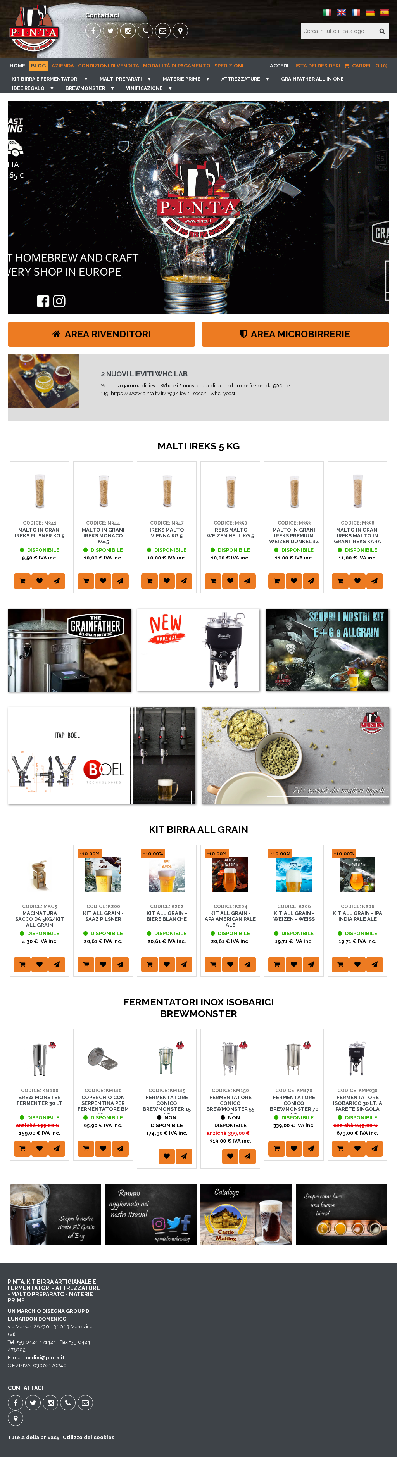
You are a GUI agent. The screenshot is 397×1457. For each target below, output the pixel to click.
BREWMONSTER (85, 88)
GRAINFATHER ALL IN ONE (312, 79)
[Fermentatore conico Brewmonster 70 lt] (294, 1075)
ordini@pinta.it (45, 1357)
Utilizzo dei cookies (88, 1437)
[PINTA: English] (341, 15)
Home (17, 66)
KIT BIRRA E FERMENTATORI (45, 79)
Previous (17, 537)
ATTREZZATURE (240, 79)
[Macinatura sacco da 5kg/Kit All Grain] (39, 891)
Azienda (63, 66)
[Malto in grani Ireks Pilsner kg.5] (39, 507)
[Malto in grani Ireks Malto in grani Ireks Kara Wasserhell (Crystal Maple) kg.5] (357, 507)
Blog (38, 66)
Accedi (279, 66)
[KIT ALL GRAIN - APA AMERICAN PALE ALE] (230, 891)
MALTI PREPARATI (121, 79)
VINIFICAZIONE (144, 88)
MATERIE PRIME (181, 79)
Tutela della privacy (33, 1437)
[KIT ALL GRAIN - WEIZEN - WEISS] (294, 891)
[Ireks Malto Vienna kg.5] (167, 507)
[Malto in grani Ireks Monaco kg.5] (103, 507)
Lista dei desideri (316, 66)
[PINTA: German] (370, 15)
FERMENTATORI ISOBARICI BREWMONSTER (173, 376)
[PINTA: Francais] (356, 15)
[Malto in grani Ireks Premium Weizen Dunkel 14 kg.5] (294, 507)
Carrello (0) (369, 66)
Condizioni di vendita (108, 66)
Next (379, 537)
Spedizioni (228, 66)
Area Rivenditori (107, 334)
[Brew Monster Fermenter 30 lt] (39, 1075)
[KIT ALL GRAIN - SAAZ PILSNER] (103, 891)
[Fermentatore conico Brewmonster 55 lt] (230, 1075)
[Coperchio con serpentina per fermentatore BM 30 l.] (103, 1075)
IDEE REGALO (28, 88)
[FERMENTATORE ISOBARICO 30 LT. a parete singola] (357, 1075)
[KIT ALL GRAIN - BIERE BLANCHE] (167, 891)
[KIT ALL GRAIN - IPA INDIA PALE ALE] (357, 891)
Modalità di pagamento (177, 66)
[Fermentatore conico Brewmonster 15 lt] (167, 1075)
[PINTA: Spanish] (384, 15)
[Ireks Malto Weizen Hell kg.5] (230, 507)
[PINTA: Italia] (327, 15)
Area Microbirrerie (299, 334)
